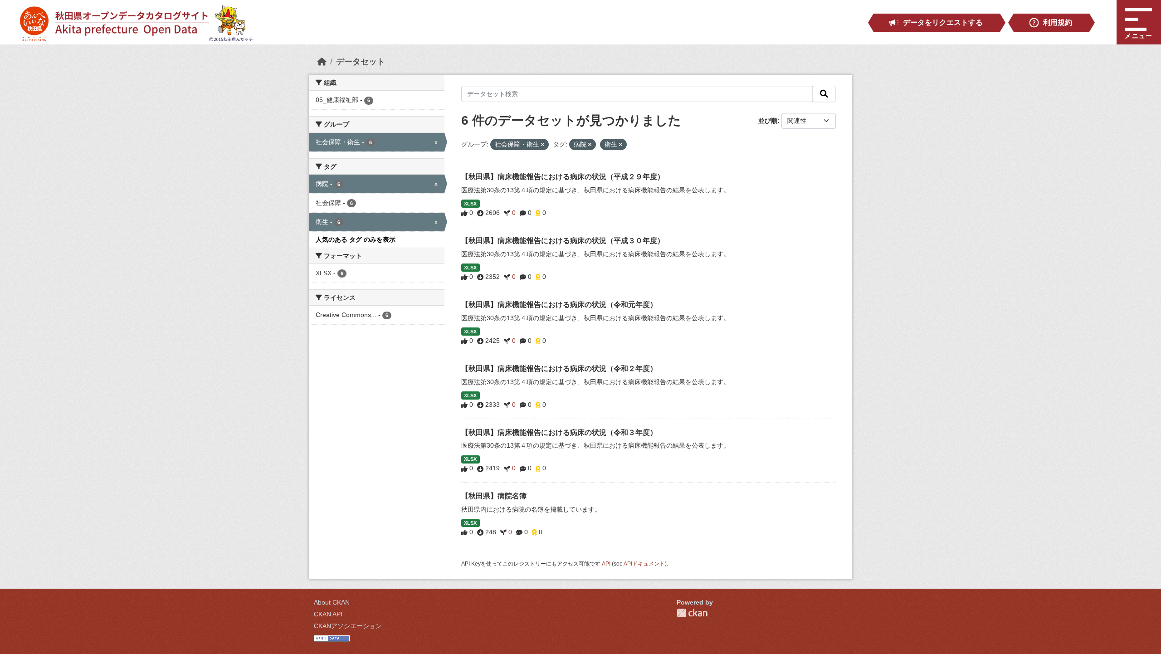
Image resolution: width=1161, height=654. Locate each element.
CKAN (692, 613)
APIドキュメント (644, 564)
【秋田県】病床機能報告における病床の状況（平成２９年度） (562, 177)
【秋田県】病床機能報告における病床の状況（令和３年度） (559, 432)
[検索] (824, 94)
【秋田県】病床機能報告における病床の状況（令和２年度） (559, 368)
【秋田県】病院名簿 (494, 496)
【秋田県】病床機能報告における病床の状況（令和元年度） (559, 304)
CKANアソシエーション (348, 626)
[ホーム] (322, 61)
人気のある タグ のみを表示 (355, 239)
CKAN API (328, 614)
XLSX (470, 203)
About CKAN (332, 602)
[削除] (542, 144)
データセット (360, 61)
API (606, 564)
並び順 (767, 120)
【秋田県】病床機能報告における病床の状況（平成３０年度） (562, 240)
